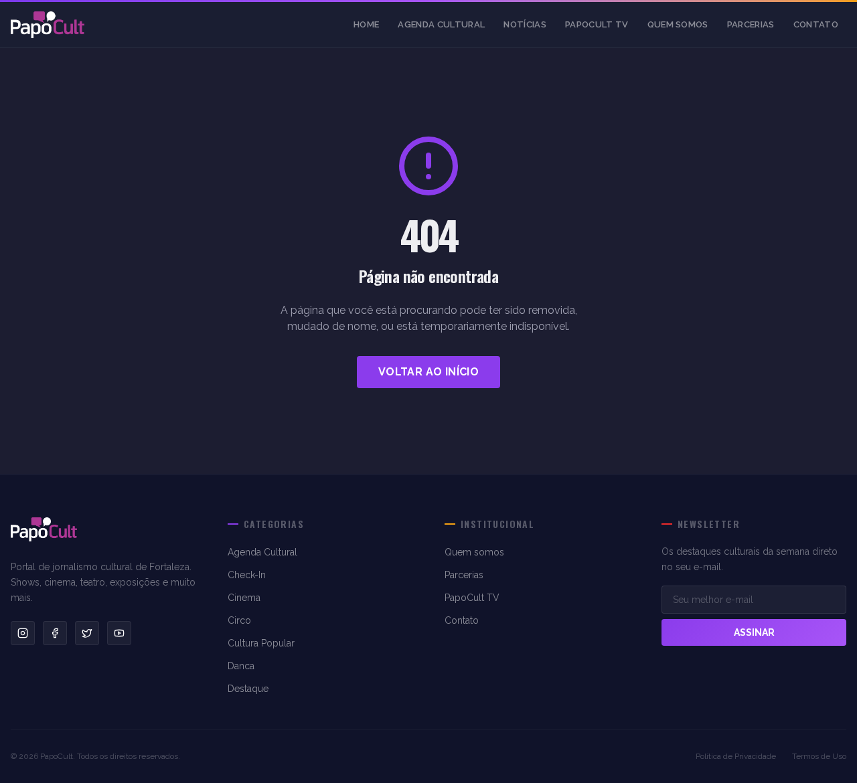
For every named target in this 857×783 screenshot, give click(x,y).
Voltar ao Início (428, 371)
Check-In (247, 575)
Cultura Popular (261, 643)
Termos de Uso (819, 756)
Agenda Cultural (441, 24)
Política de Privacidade (736, 756)
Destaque (248, 688)
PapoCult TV (597, 24)
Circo (239, 620)
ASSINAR (754, 632)
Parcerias (751, 24)
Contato (815, 24)
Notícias (524, 24)
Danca (241, 666)
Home (366, 24)
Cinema (244, 597)
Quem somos (677, 24)
